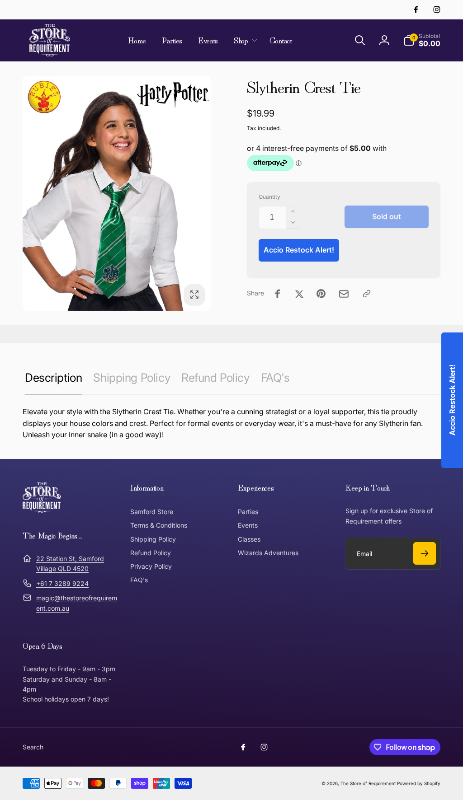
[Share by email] (344, 293)
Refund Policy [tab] (215, 377)
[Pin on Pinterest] (321, 293)
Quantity (269, 197)
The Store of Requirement (368, 783)
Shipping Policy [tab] (131, 377)
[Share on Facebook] (277, 293)
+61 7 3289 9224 (62, 583)
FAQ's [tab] (275, 377)
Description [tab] (53, 377)
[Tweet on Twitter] (299, 293)
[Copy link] (366, 293)
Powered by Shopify (418, 783)
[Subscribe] (424, 553)
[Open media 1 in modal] (117, 193)
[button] (243, 40)
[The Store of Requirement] (42, 510)
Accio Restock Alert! (299, 249)
